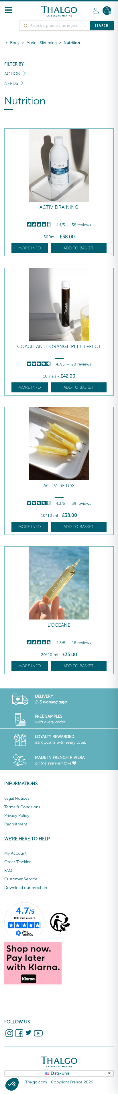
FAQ (8, 870)
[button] (12, 1084)
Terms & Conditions (22, 807)
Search (102, 25)
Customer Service (20, 879)
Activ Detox (59, 486)
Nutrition (72, 42)
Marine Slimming (41, 42)
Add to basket (78, 248)
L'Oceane (59, 625)
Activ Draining (59, 207)
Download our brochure (26, 887)
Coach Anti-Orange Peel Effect (59, 346)
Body (14, 42)
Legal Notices (16, 798)
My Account (15, 853)
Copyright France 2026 (72, 1082)
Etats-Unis (60, 1073)
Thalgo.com (36, 1082)
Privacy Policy (16, 815)
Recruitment (15, 824)
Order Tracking (18, 861)
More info (29, 248)
